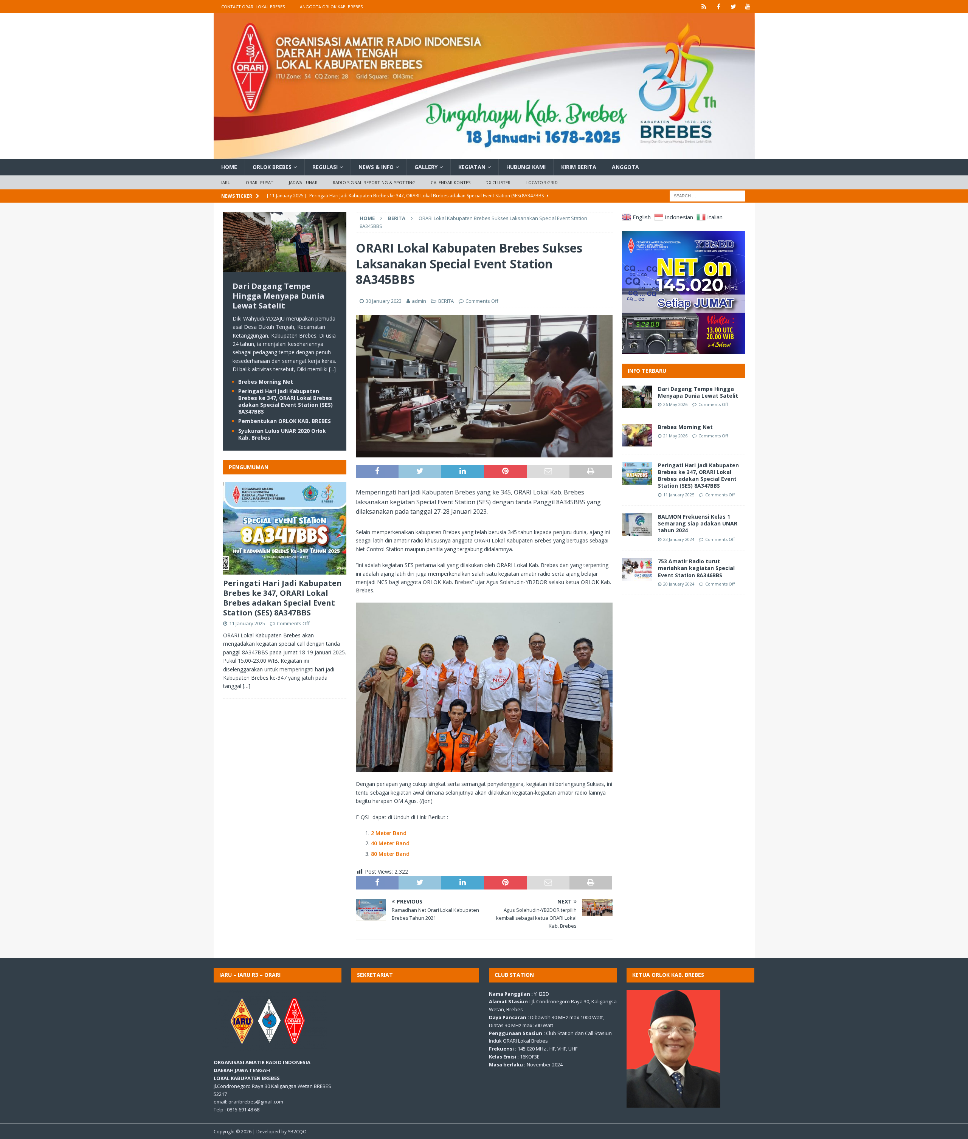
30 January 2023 (384, 301)
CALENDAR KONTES (450, 182)
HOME (229, 166)
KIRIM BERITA (578, 166)
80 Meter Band (390, 853)
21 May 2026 (675, 436)
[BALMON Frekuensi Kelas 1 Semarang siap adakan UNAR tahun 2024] (637, 524)
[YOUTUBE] (748, 6)
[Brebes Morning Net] (637, 435)
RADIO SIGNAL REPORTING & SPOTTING (374, 182)
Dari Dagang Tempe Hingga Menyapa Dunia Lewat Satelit (278, 296)
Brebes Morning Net (265, 381)
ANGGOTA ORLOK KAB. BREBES (331, 6)
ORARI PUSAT (259, 182)
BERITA (446, 301)
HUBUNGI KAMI (526, 166)
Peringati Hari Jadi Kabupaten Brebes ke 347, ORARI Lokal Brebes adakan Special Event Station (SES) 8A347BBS (285, 401)
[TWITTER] (733, 6)
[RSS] (703, 6)
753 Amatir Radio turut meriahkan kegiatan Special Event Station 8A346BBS (696, 568)
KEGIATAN (472, 166)
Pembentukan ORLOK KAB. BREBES (284, 421)
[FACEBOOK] (718, 6)
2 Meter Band (388, 833)
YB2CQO (297, 1131)
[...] (332, 369)
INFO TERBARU (647, 370)
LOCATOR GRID (541, 182)
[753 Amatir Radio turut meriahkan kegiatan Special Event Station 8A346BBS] (637, 569)
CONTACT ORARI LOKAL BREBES (253, 6)
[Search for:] (707, 195)
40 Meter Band (390, 843)
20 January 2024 (678, 584)
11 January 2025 (247, 623)
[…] (246, 686)
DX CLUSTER (498, 182)
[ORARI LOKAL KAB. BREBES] (484, 154)
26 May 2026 (675, 404)
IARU (226, 182)
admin (419, 301)
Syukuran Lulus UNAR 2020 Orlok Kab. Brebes (282, 434)
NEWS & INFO (376, 166)
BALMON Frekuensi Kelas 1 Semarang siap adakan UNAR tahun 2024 (697, 523)
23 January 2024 (678, 539)
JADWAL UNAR (303, 182)
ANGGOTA (625, 166)
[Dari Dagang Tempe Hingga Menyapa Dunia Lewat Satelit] (284, 267)
